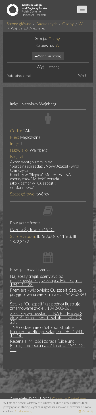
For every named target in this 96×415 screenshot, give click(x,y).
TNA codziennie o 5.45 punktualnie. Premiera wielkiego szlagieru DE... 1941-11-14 (47, 331)
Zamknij (87, 411)
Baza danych (46, 23)
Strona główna (19, 23)
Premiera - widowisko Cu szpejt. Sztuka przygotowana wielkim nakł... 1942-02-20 (48, 292)
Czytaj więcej (23, 411)
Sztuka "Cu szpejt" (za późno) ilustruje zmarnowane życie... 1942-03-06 (45, 306)
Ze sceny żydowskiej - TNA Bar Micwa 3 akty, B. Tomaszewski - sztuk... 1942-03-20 (46, 317)
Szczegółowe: (22, 194)
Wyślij (82, 75)
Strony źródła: (23, 236)
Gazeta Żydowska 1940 (32, 229)
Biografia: (19, 156)
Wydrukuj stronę (49, 56)
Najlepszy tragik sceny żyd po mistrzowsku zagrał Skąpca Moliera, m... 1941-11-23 (46, 280)
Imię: (14, 143)
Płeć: (14, 137)
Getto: (16, 131)
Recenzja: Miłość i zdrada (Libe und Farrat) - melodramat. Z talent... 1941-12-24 (47, 345)
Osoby (68, 23)
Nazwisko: (19, 150)
